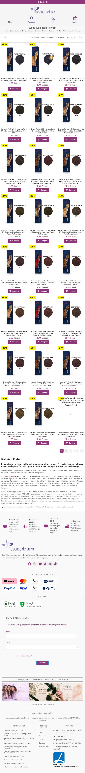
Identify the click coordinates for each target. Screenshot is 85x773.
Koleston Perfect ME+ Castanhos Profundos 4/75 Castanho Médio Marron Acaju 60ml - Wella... (42, 181)
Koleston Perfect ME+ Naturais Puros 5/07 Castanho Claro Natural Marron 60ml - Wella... (14, 282)
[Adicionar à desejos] (25, 45)
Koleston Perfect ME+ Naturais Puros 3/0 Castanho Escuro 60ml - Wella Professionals (71, 80)
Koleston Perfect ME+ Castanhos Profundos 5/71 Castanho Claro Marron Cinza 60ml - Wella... (70, 333)
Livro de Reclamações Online (14, 756)
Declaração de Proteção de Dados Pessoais (16, 747)
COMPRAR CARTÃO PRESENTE (42, 705)
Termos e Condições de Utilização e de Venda (17, 734)
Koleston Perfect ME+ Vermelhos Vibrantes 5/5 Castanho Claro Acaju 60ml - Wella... (42, 282)
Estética (42, 743)
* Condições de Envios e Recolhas (16, 767)
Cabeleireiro (43, 736)
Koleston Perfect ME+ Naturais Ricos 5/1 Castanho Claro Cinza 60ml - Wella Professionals (71, 232)
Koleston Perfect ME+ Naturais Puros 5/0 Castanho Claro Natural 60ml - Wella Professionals (14, 232)
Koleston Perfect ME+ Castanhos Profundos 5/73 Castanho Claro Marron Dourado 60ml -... (14, 384)
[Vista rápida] (25, 49)
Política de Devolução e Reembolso (16, 760)
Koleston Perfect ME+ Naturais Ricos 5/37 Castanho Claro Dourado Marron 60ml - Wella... (14, 333)
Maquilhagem (44, 746)
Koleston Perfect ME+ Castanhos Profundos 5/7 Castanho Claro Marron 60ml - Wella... (70, 282)
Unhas (41, 739)
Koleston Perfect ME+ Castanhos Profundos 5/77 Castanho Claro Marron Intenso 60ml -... (70, 384)
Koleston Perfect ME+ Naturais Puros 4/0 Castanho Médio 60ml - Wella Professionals (42, 131)
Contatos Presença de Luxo (13, 730)
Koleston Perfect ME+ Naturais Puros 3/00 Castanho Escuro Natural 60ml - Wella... (14, 131)
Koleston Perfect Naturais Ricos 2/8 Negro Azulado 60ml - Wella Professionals (42, 80)
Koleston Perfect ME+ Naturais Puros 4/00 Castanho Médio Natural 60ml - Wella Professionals (71, 131)
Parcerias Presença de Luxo (14, 763)
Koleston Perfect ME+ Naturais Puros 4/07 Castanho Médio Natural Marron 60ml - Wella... (14, 181)
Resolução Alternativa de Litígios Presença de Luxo (19, 739)
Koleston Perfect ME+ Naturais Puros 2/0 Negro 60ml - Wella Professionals (14, 79)
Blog (40, 732)
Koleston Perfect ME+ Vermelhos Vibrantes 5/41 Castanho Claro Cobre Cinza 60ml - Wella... (42, 333)
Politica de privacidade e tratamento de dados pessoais (17, 752)
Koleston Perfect (13, 476)
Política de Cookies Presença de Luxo (17, 743)
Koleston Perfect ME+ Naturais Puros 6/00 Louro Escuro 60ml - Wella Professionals (42, 434)
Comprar (15, 89)
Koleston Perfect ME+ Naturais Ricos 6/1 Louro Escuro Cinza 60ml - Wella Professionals (71, 434)
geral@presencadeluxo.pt (65, 740)
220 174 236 (60, 736)
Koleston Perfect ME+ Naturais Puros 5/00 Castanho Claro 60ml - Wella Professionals (42, 232)
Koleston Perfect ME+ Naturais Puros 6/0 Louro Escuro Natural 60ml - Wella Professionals (14, 434)
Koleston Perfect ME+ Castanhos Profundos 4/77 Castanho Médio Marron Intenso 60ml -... (70, 181)
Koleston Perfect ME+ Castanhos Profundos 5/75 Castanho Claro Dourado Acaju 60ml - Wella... (42, 384)
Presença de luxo (72, 766)
